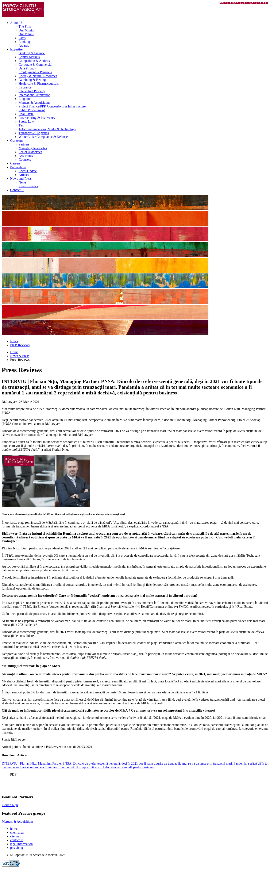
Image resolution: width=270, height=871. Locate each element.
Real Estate (26, 114)
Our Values (26, 34)
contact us (16, 840)
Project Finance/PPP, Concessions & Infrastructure (52, 106)
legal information (21, 844)
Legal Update (28, 171)
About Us (16, 22)
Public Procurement (32, 110)
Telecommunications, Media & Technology (47, 129)
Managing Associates (33, 148)
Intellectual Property (32, 91)
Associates (26, 156)
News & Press (19, 356)
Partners (24, 144)
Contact (17, 190)
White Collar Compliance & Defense (43, 137)
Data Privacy (27, 68)
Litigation (25, 99)
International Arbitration (34, 95)
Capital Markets (29, 57)
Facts (22, 38)
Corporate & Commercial (35, 64)
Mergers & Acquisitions (34, 102)
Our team (16, 140)
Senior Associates (30, 152)
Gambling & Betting (32, 80)
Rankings (25, 41)
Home (14, 352)
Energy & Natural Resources (38, 76)
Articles (24, 175)
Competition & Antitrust (35, 61)
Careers (15, 163)
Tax (21, 125)
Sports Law (26, 121)
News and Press (20, 178)
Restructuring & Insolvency (37, 118)
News (22, 182)
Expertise (16, 49)
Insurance (25, 87)
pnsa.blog (16, 847)
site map (15, 836)
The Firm (25, 26)
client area (17, 832)
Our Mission (27, 30)
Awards (24, 45)
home (14, 828)
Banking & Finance (32, 53)
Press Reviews (28, 186)
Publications (18, 167)
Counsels (25, 159)
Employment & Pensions (35, 72)
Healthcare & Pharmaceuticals (39, 83)
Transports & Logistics (34, 133)
